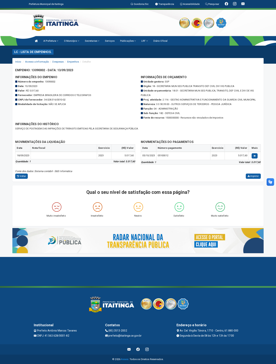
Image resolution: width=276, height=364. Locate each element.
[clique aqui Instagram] (147, 349)
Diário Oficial (160, 40)
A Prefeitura (50, 40)
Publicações (127, 40)
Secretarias (91, 40)
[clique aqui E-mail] (129, 349)
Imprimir (254, 176)
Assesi (125, 359)
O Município (71, 40)
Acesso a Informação (37, 61)
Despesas (58, 61)
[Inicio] (36, 41)
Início (18, 61)
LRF (143, 40)
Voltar (22, 176)
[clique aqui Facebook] (138, 349)
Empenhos (73, 61)
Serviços (110, 40)
